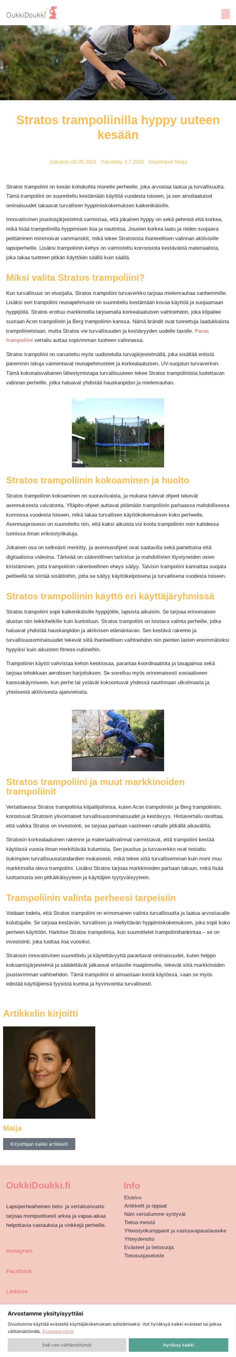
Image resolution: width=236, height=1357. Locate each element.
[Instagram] (9, 1239)
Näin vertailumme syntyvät (155, 1214)
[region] (118, 1330)
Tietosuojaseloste (144, 1256)
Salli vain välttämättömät (67, 1344)
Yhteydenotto (139, 1239)
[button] (225, 14)
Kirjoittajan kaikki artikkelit (39, 1144)
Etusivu (132, 1197)
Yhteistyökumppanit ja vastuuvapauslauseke (175, 1231)
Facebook (19, 1271)
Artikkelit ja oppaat (145, 1206)
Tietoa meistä (139, 1222)
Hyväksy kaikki (178, 1344)
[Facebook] (9, 1259)
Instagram (19, 1251)
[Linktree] (9, 1279)
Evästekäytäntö (58, 1331)
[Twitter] (9, 1299)
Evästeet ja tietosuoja (149, 1247)
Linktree (17, 1291)
